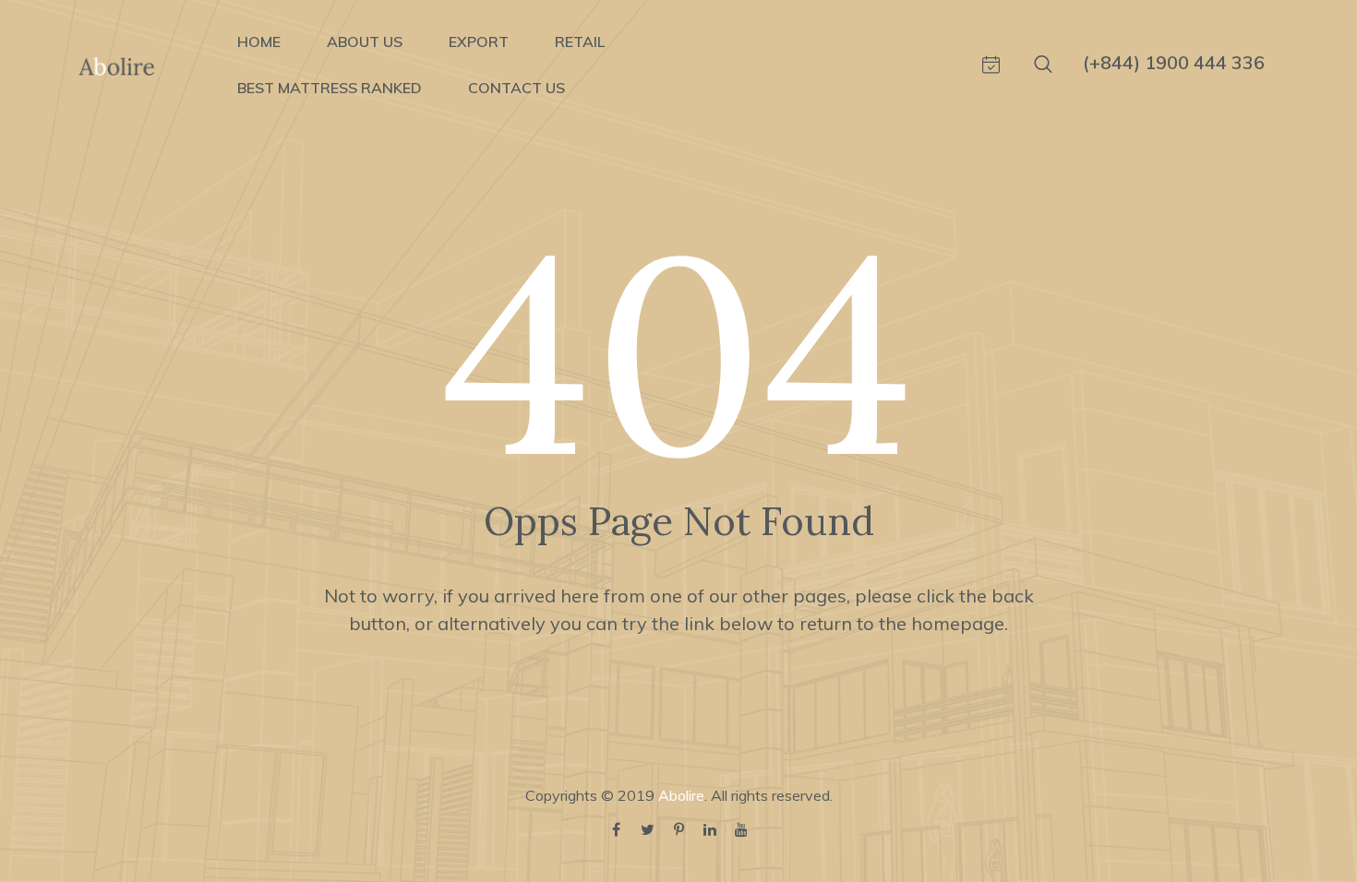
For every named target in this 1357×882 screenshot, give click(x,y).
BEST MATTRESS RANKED (329, 87)
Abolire (681, 795)
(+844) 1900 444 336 (1174, 62)
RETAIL (580, 41)
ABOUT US (364, 41)
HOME (259, 41)
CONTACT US (516, 87)
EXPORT (479, 41)
